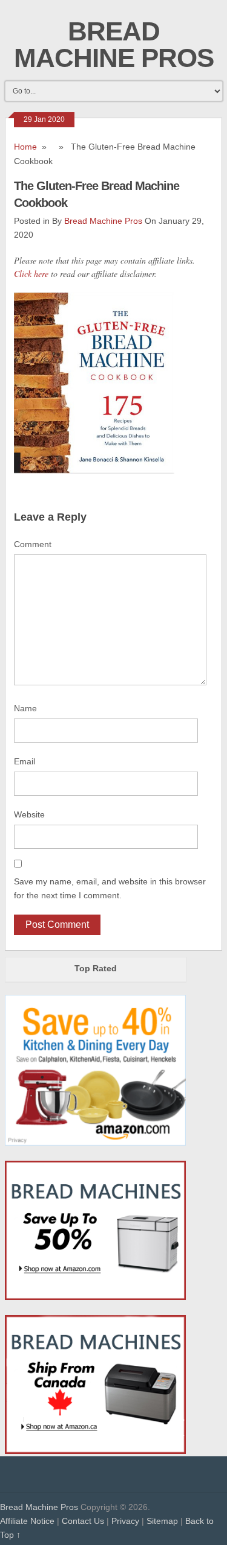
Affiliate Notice (27, 1521)
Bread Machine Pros (114, 44)
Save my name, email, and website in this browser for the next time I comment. (110, 888)
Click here (31, 273)
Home (25, 146)
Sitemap (162, 1521)
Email (24, 761)
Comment (32, 544)
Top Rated (95, 968)
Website (29, 814)
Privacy (125, 1521)
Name (25, 708)
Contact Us (83, 1521)
